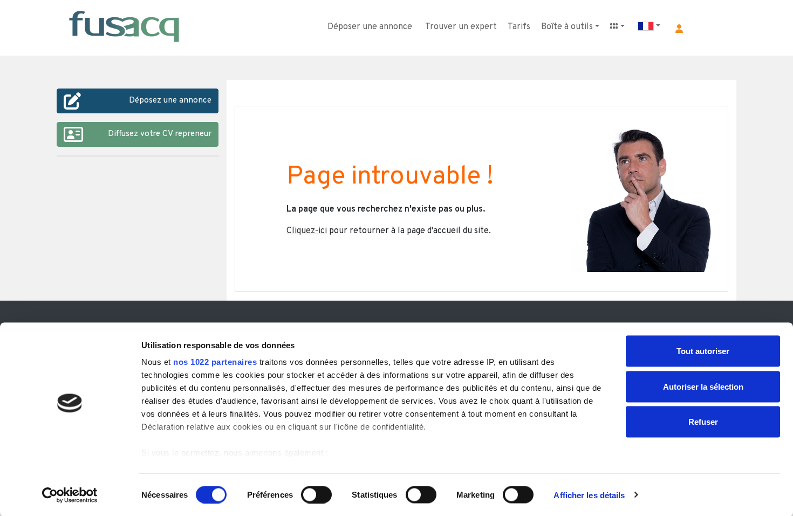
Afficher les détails (589, 494)
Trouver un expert (461, 27)
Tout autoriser (702, 351)
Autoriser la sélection (703, 386)
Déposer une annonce (369, 27)
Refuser (703, 421)
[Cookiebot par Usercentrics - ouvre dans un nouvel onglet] (70, 495)
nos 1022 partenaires (215, 361)
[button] (679, 28)
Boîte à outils (567, 27)
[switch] (316, 494)
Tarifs (519, 27)
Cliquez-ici (306, 231)
